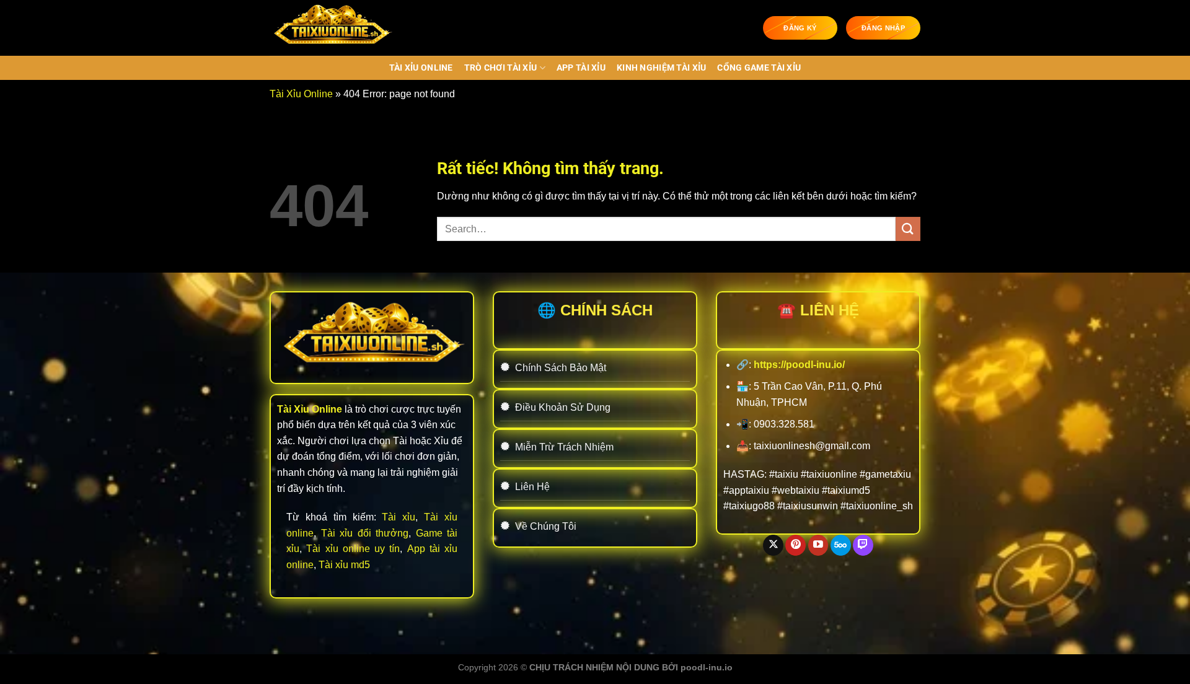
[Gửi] (908, 229)
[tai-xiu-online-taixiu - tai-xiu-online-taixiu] (332, 27)
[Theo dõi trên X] (773, 545)
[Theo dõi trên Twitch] (863, 545)
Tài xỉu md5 (344, 564)
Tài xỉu (398, 517)
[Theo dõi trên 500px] (841, 545)
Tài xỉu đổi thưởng (365, 533)
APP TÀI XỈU (581, 68)
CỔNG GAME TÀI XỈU (759, 68)
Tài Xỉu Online (421, 68)
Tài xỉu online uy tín (353, 548)
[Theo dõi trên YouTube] (818, 545)
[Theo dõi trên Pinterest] (795, 545)
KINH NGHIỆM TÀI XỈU (661, 68)
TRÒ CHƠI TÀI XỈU (500, 68)
